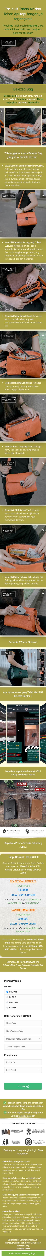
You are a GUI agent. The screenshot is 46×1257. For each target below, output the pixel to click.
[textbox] (23, 1039)
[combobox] (23, 1039)
